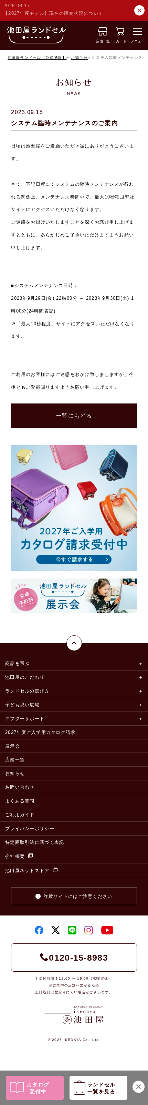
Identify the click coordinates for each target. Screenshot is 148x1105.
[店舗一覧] (102, 34)
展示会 (12, 746)
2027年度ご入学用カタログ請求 (40, 732)
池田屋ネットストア (27, 870)
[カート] (120, 34)
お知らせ (79, 57)
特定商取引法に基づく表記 (34, 842)
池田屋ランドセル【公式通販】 (37, 57)
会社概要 (15, 856)
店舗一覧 (15, 759)
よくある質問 (20, 801)
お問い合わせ (20, 787)
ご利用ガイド (20, 814)
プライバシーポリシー (29, 828)
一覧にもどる (74, 416)
